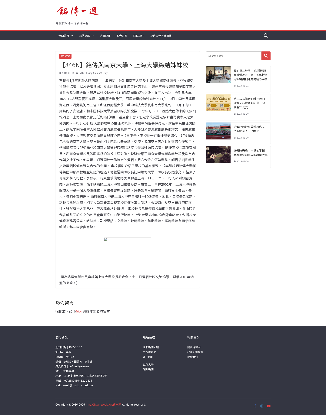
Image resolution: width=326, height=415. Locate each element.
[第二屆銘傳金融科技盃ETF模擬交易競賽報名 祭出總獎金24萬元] (218, 107)
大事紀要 (105, 36)
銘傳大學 (148, 364)
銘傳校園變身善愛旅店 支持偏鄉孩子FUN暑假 (249, 129)
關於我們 (192, 357)
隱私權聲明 (194, 347)
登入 (79, 311)
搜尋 (266, 56)
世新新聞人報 (151, 347)
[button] (71, 35)
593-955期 (65, 56)
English (138, 36)
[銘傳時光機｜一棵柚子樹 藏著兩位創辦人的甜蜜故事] (218, 157)
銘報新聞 (148, 369)
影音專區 (122, 36)
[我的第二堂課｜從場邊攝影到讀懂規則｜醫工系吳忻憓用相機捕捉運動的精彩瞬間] (218, 79)
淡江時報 (148, 357)
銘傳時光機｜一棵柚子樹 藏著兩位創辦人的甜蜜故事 (251, 153)
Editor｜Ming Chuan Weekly (93, 72)
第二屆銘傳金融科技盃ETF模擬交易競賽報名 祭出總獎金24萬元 (250, 103)
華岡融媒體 (149, 352)
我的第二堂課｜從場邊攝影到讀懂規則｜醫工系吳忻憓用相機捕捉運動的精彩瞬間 (251, 75)
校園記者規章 (195, 352)
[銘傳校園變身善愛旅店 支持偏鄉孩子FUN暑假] (218, 133)
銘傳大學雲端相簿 (160, 36)
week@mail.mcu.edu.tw (78, 385)
